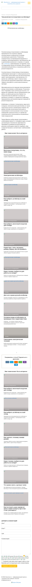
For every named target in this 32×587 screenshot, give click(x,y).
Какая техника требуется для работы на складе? (14, 272)
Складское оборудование (21, 19)
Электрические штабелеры (13, 175)
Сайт (2, 533)
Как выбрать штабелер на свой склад (14, 199)
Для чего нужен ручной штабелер (15, 295)
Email (3, 528)
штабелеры (7, 63)
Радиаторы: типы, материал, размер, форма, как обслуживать (15, 248)
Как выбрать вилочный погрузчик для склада (15, 224)
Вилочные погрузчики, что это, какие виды (14, 151)
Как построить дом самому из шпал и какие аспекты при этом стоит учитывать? (15, 508)
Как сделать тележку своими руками (14, 438)
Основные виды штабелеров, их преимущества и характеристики (15, 318)
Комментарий (5, 538)
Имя (3, 523)
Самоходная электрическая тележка (13, 340)
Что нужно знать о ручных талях (15, 485)
